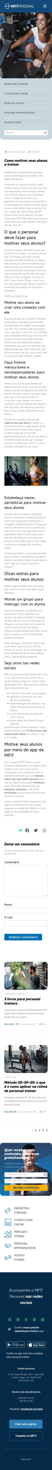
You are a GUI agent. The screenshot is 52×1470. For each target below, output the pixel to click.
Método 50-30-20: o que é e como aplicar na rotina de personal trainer (25, 1086)
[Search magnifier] (45, 132)
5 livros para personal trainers (22, 1001)
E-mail (8, 917)
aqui (39, 801)
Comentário (11, 862)
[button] (27, 830)
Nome (8, 904)
